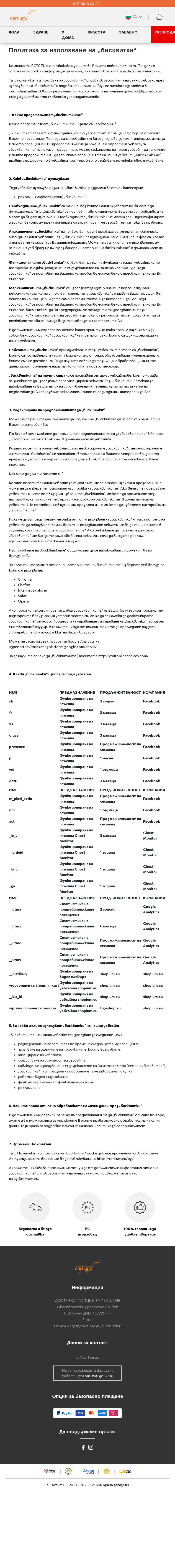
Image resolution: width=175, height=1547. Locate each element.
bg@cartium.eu (88, 1357)
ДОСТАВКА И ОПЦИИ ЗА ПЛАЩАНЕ (87, 1300)
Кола (14, 32)
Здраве (40, 32)
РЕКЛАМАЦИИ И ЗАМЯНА (87, 1313)
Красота (97, 32)
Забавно (128, 32)
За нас (87, 1319)
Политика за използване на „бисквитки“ (87, 1326)
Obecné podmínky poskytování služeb (87, 1306)
